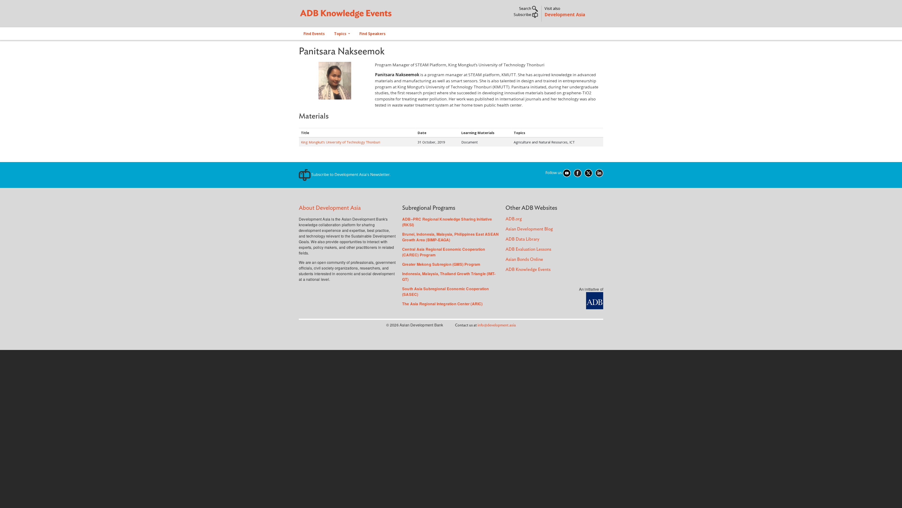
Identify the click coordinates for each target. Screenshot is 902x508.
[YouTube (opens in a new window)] (567, 172)
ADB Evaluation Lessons (528, 249)
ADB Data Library (522, 239)
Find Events (314, 33)
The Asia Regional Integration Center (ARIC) (442, 303)
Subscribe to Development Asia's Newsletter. (350, 174)
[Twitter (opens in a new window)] (588, 172)
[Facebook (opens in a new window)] (578, 172)
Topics (340, 33)
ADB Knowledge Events (528, 269)
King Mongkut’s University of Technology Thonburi (340, 142)
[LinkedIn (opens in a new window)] (599, 172)
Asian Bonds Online (524, 259)
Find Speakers (372, 33)
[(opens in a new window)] (594, 300)
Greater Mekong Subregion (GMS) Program (441, 264)
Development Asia (564, 14)
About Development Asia (330, 208)
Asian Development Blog (529, 229)
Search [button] (525, 8)
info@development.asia (497, 325)
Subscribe (523, 14)
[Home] (372, 15)
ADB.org (513, 219)
